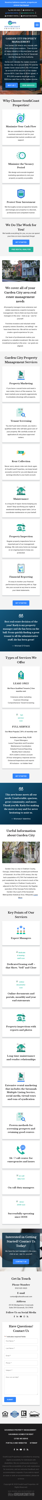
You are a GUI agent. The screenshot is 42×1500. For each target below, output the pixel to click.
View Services (28, 85)
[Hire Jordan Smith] (21, 1493)
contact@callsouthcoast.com (21, 1296)
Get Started (24, 5)
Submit (10, 1400)
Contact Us (21, 1262)
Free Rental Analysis (21, 249)
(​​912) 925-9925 (21, 1288)
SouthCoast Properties (12, 24)
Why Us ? (12, 85)
